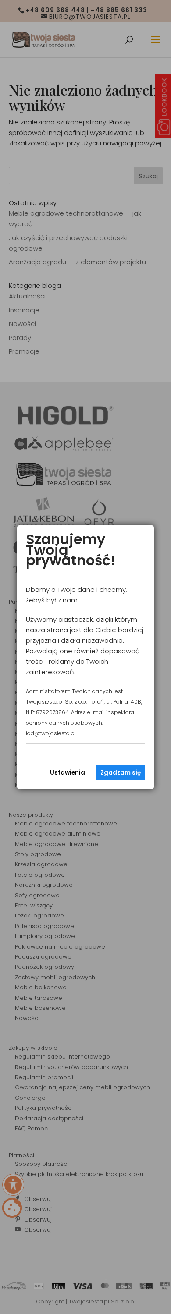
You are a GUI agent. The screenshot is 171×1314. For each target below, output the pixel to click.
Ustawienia (67, 773)
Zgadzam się (120, 773)
